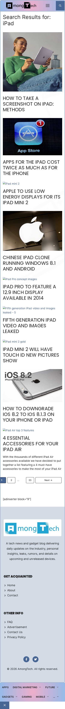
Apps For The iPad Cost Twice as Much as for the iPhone (31, 168)
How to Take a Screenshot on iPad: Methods (28, 104)
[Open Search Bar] (60, 5)
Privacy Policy (16, 637)
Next (48, 480)
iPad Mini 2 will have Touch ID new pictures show (31, 355)
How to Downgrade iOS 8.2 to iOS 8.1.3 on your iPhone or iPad (28, 414)
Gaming (27, 696)
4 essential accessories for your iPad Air (30, 444)
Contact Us (14, 632)
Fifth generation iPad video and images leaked (29, 326)
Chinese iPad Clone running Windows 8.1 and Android (29, 263)
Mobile (40, 696)
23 (31, 480)
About (11, 590)
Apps (5, 687)
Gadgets (8, 696)
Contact (12, 595)
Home (11, 585)
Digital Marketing (25, 687)
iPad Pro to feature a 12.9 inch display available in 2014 (29, 292)
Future (50, 687)
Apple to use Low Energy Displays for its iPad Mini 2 (32, 197)
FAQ (10, 622)
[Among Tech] (21, 5)
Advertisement (17, 627)
